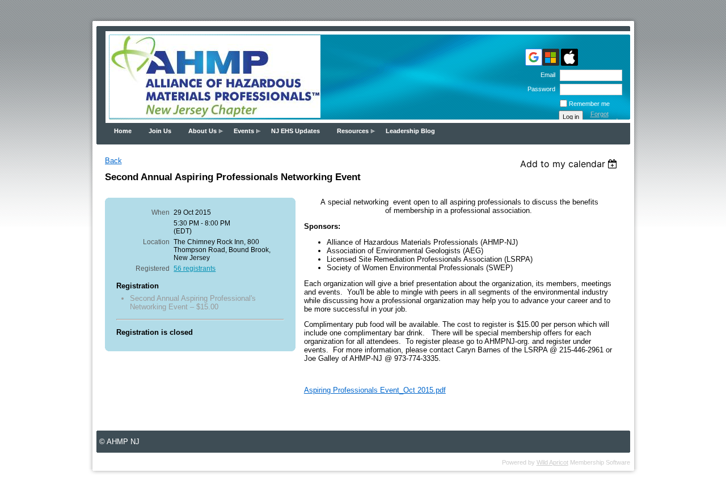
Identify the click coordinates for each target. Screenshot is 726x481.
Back (113, 160)
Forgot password (604, 117)
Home (123, 130)
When (160, 212)
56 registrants (195, 269)
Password (539, 89)
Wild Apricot (552, 462)
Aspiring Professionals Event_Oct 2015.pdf (375, 390)
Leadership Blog (410, 130)
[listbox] (570, 164)
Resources (353, 130)
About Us (202, 130)
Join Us (160, 130)
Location (156, 242)
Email (546, 74)
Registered (153, 269)
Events (244, 130)
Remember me (589, 103)
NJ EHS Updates (295, 130)
